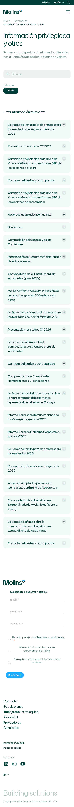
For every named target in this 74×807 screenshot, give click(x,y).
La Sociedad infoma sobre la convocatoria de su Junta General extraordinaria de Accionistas (29, 526)
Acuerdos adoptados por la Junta (29, 214)
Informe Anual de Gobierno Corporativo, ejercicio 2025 (34, 434)
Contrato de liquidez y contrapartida (31, 180)
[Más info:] (6, 765)
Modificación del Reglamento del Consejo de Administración (34, 259)
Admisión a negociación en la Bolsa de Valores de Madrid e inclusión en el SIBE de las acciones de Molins (34, 163)
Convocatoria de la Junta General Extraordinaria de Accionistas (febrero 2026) (32, 504)
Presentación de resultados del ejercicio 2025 (33, 468)
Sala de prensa (13, 707)
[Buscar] (7, 74)
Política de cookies (12, 748)
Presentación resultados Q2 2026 (29, 146)
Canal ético (11, 728)
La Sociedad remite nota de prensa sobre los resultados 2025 (34, 451)
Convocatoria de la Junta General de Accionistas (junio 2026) (31, 276)
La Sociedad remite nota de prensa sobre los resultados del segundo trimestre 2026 (34, 129)
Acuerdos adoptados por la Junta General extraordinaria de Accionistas (32, 485)
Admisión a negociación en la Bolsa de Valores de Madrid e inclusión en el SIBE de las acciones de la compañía (34, 197)
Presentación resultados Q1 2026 (29, 329)
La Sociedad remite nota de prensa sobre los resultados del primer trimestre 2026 (34, 315)
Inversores (20, 21)
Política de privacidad (13, 743)
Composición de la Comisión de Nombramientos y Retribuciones (28, 378)
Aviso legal (10, 717)
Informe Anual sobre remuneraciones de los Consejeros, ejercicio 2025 (33, 417)
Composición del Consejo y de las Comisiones (29, 242)
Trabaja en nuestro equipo (20, 712)
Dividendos (15, 227)
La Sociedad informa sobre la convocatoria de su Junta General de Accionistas (31, 346)
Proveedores (12, 722)
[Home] (12, 12)
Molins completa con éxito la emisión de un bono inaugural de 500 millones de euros (33, 295)
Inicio (6, 21)
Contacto (10, 701)
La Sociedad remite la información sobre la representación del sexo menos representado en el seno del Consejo (34, 397)
